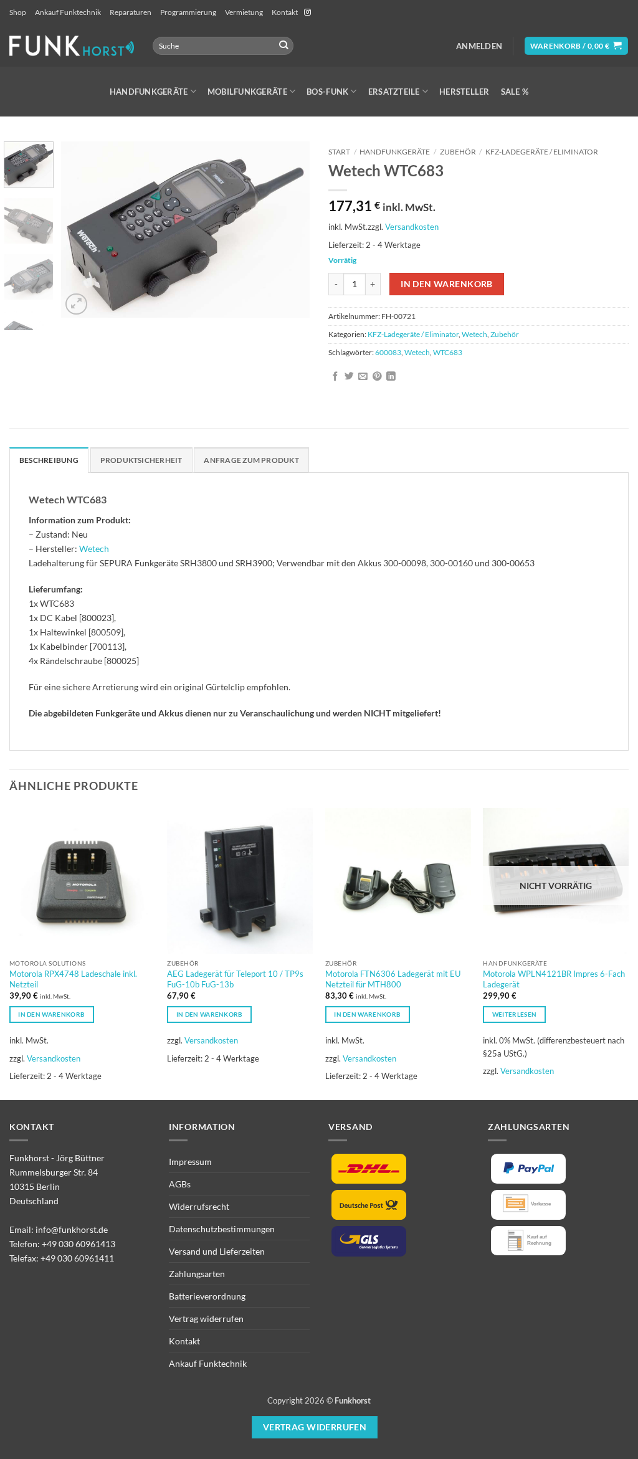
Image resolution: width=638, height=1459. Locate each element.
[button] (479, 46)
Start (339, 151)
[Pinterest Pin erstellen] (377, 377)
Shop (17, 12)
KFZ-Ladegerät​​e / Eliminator (541, 151)
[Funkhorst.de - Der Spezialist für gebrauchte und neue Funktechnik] (71, 46)
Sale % (515, 92)
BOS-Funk (327, 92)
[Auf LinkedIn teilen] (391, 377)
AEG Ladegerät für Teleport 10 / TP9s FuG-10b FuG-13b (235, 979)
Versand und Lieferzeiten (217, 1251)
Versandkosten (412, 227)
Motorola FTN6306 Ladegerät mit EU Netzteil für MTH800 (392, 979)
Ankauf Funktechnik (68, 12)
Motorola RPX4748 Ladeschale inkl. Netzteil (73, 979)
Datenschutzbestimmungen (222, 1229)
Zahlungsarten (197, 1273)
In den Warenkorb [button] (51, 1014)
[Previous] (82, 229)
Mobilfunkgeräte (247, 92)
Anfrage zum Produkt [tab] (251, 460)
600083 (388, 352)
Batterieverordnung (207, 1296)
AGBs (180, 1184)
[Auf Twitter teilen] (349, 377)
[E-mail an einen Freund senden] (363, 377)
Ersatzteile (394, 92)
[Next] (289, 229)
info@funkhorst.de (72, 1229)
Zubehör (458, 151)
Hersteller (464, 92)
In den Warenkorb (447, 283)
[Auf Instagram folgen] (307, 12)
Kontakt (285, 12)
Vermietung (244, 12)
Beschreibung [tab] (49, 460)
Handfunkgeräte (149, 92)
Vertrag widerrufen (206, 1318)
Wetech (474, 334)
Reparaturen (130, 12)
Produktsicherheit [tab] (141, 460)
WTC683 (447, 352)
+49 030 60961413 (78, 1243)
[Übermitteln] (283, 45)
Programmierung (188, 12)
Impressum (190, 1161)
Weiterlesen (514, 1014)
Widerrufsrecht (199, 1206)
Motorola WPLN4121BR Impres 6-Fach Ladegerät (554, 979)
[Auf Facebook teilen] (335, 377)
